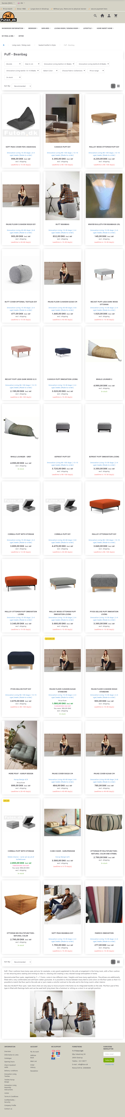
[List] (118, 86)
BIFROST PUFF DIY (62, 456)
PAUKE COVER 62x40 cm (104, 773)
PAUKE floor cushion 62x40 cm (62, 301)
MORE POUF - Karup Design (21, 773)
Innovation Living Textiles (10, 1075)
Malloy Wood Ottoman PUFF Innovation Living (62, 612)
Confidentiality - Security (10, 1101)
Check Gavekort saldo (10, 1066)
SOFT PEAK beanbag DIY (62, 933)
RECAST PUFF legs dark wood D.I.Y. (21, 379)
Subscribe (108, 1060)
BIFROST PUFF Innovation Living (104, 456)
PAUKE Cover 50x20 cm (62, 773)
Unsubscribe (109, 1064)
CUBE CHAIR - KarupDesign (62, 851)
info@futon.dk (83, 1064)
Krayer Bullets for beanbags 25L (104, 224)
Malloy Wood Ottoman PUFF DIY (104, 146)
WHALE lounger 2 (104, 379)
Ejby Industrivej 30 (78, 1054)
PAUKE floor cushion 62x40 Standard (62, 690)
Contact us (8, 1109)
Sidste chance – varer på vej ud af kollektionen (21, 858)
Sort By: (7, 86)
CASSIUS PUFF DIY (62, 146)
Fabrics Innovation (104, 933)
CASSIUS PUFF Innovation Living (62, 379)
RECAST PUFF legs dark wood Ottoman (104, 303)
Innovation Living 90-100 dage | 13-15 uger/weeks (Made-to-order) (62, 153)
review (6, 1093)
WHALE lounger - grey (20, 456)
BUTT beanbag (62, 224)
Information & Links (11, 1055)
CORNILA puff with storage (21, 534)
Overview (7, 1051)
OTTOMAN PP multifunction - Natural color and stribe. (104, 852)
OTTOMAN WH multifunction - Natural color (21, 934)
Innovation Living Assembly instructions (10, 1087)
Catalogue (7, 1058)
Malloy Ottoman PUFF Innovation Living (21, 612)
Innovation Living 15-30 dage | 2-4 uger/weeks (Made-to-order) (21, 153)
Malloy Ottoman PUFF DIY (104, 534)
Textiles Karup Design (9, 1081)
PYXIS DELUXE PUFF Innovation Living (104, 612)
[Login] (109, 15)
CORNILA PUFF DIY (62, 534)
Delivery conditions (11, 1071)
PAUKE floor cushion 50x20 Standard (104, 690)
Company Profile (10, 1105)
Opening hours (9, 1061)
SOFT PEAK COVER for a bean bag (21, 146)
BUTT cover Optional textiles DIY (21, 301)
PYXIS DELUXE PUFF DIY (20, 689)
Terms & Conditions (11, 1096)
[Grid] (113, 86)
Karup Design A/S (21, 779)
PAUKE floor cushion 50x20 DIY (21, 224)
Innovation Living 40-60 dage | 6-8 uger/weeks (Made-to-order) (21, 231)
